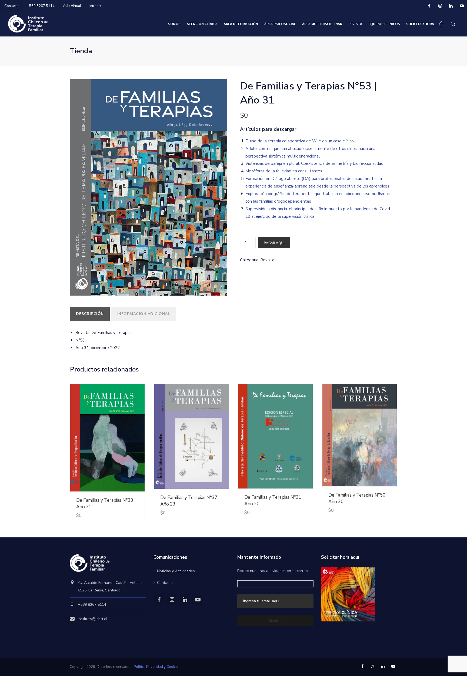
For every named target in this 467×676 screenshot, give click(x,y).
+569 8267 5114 (41, 6)
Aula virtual (72, 6)
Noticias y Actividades (176, 571)
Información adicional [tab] (143, 313)
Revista (267, 260)
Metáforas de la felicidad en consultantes (283, 171)
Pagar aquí (274, 242)
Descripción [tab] (90, 313)
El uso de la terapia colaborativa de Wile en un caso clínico (299, 141)
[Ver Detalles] (107, 438)
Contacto (11, 6)
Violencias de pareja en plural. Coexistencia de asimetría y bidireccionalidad (314, 163)
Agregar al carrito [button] (122, 504)
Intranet (95, 6)
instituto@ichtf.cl (92, 618)
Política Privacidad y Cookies (156, 666)
